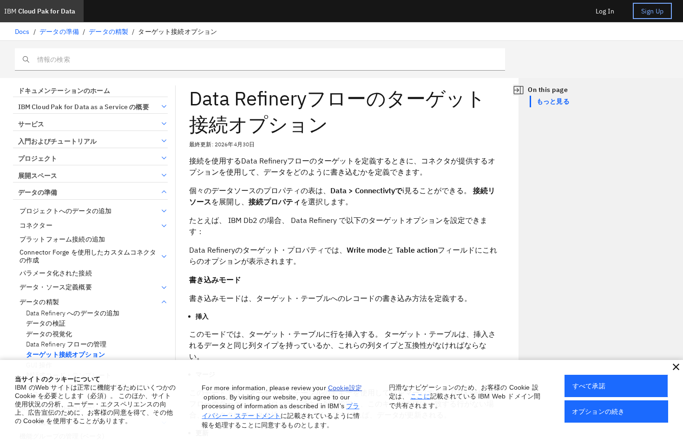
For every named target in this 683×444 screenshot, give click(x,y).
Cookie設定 (345, 388)
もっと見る (553, 101)
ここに (420, 396)
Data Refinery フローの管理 (66, 344)
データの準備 (59, 31)
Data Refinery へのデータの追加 (73, 313)
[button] (676, 367)
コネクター (36, 225)
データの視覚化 (49, 334)
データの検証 (46, 323)
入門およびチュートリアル (57, 141)
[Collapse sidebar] (518, 90)
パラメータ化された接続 (56, 273)
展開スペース (37, 175)
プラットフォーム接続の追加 (62, 239)
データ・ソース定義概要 (56, 287)
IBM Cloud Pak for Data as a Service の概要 (83, 107)
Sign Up (652, 11)
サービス (31, 124)
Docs (22, 31)
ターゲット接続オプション (65, 355)
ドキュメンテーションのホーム (64, 90)
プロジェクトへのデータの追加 (66, 211)
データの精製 (108, 31)
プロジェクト (37, 158)
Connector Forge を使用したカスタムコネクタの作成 (88, 256)
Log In (605, 11)
